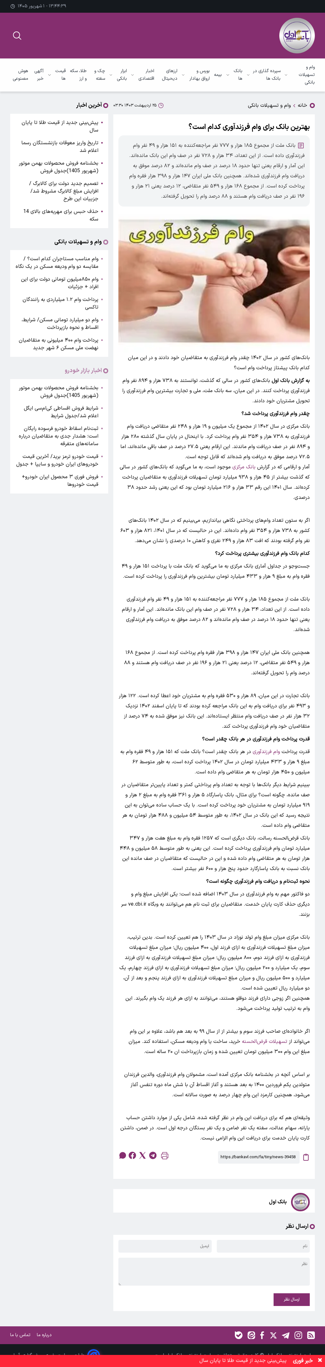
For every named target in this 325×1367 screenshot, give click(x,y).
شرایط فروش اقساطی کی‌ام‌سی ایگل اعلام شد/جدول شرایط (61, 412)
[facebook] (132, 1155)
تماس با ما (21, 1335)
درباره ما (45, 1335)
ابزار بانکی (122, 75)
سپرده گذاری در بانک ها (267, 75)
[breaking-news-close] (320, 1361)
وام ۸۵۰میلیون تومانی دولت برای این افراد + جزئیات (59, 283)
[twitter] (142, 1155)
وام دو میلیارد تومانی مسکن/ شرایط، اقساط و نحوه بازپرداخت (60, 323)
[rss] (311, 1335)
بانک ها (238, 75)
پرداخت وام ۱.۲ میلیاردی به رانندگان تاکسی (60, 303)
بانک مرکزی (243, 467)
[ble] (238, 1335)
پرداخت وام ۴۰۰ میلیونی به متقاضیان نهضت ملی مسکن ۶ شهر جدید (58, 344)
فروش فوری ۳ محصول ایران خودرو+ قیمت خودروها (60, 480)
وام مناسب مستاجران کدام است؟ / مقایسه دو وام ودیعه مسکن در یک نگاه (57, 262)
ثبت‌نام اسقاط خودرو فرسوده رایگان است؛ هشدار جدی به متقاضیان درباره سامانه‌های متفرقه (58, 436)
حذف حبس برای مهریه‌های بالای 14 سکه (60, 215)
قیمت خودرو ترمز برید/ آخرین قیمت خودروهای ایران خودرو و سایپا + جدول (57, 460)
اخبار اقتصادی (146, 75)
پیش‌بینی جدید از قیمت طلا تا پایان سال (60, 126)
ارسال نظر (292, 1299)
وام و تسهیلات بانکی (307, 75)
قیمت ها (60, 75)
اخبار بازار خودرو (83, 371)
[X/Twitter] (273, 1335)
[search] (17, 35)
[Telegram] (285, 1335)
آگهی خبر (38, 75)
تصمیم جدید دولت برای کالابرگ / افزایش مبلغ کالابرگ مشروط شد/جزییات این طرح (63, 191)
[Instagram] (298, 1335)
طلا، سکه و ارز (78, 75)
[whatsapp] (122, 1155)
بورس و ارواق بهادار (199, 75)
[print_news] (164, 1157)
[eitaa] (251, 1335)
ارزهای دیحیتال (169, 75)
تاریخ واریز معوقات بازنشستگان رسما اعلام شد (59, 146)
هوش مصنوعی (20, 75)
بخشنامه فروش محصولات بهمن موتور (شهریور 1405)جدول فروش (58, 167)
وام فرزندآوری (266, 752)
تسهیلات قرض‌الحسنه (264, 1041)
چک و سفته (99, 75)
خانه (302, 105)
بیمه (218, 74)
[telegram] (152, 1155)
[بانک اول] (297, 35)
